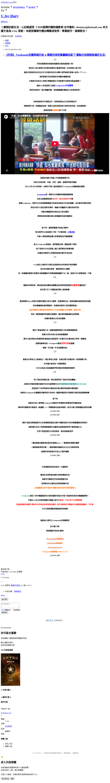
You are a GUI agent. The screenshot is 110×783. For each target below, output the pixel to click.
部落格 (7, 43)
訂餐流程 (71, 232)
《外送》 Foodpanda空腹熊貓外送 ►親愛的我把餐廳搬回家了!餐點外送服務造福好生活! (55, 54)
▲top (3, 595)
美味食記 (17, 591)
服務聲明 (75, 753)
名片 (7, 46)
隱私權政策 (67, 753)
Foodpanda (41, 194)
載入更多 (4, 599)
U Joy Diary (10, 16)
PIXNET (39, 753)
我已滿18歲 (5, 779)
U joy (3, 574)
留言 (18, 585)
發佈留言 (4, 612)
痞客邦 (13, 585)
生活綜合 (18, 36)
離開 (12, 779)
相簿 (7, 40)
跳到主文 (4, 22)
